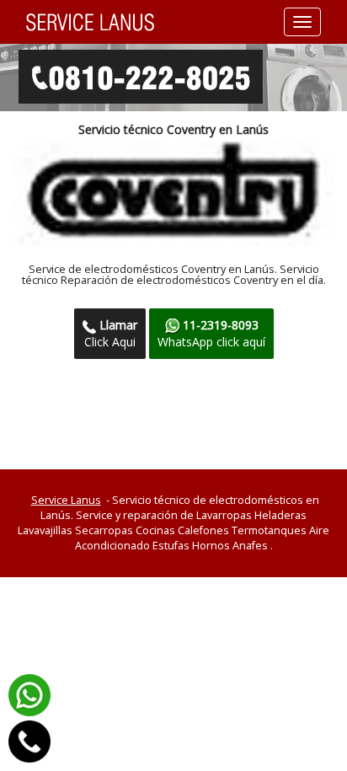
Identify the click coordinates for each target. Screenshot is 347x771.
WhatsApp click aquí (211, 333)
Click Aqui (110, 333)
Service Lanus (66, 500)
